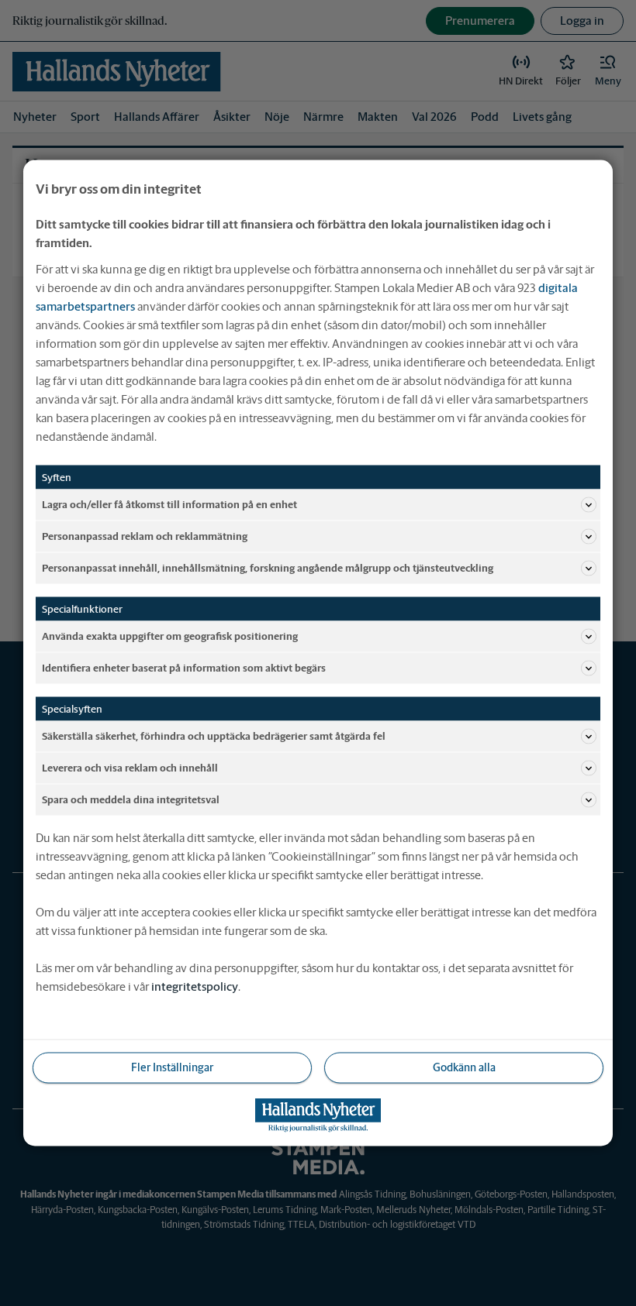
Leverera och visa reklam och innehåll (130, 767)
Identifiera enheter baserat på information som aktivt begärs (184, 667)
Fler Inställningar (172, 1067)
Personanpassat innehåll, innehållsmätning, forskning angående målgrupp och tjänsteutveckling (267, 567)
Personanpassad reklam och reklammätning (144, 535)
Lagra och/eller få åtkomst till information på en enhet (169, 503)
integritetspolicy (194, 986)
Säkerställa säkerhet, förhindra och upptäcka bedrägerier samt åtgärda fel (213, 735)
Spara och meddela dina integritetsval (130, 799)
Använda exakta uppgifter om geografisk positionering (170, 635)
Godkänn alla (464, 1067)
